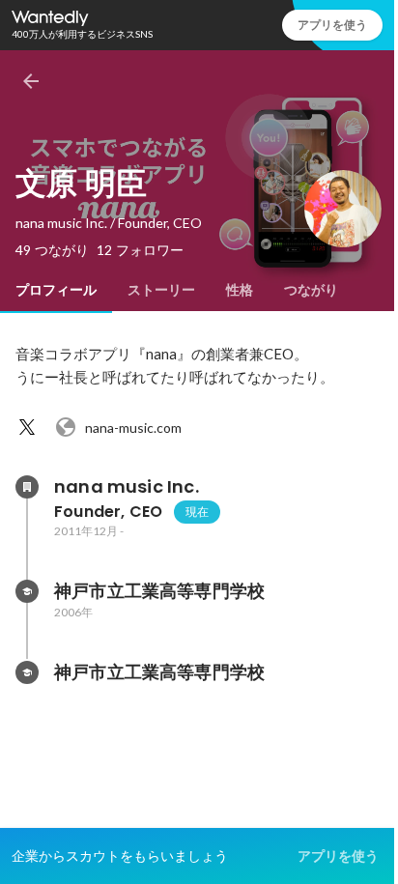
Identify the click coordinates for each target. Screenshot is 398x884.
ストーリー (161, 289)
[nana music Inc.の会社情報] (27, 487)
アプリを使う (332, 24)
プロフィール (56, 289)
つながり (311, 289)
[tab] (56, 290)
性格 (239, 289)
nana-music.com (133, 427)
